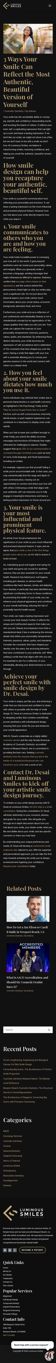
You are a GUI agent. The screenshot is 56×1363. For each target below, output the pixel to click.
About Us (7, 1271)
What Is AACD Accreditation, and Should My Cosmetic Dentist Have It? (27, 982)
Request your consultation (16, 866)
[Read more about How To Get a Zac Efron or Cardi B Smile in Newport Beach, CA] (28, 908)
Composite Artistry (11, 1303)
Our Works (7, 1275)
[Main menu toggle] (50, 6)
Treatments (8, 1278)
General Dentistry (11, 1151)
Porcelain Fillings (10, 1314)
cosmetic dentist (11, 740)
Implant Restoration (11, 1307)
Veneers (7, 1185)
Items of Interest (11, 1160)
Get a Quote (8, 1285)
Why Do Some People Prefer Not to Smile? (25, 410)
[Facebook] (5, 1250)
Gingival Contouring (12, 1155)
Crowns (7, 1146)
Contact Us (7, 1282)
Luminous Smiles (11, 1165)
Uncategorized (10, 1180)
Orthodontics (9, 1170)
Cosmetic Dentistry (14, 111)
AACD (6, 1131)
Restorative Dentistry (13, 1175)
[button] (28, 1250)
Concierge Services (12, 1136)
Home (5, 1268)
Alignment (7, 1296)
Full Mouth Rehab (10, 1300)
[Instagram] (10, 1250)
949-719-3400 (9, 1335)
